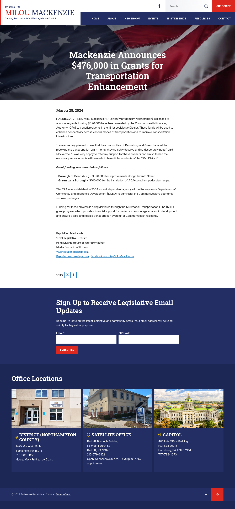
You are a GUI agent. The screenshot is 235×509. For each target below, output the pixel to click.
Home (95, 18)
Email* (60, 333)
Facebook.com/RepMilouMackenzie (112, 256)
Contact (224, 18)
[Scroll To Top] (217, 494)
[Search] (206, 6)
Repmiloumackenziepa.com (72, 256)
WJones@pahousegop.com (72, 251)
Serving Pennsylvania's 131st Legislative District (39, 12)
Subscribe (223, 6)
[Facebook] (159, 7)
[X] (67, 275)
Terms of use (63, 494)
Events (153, 18)
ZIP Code (124, 333)
